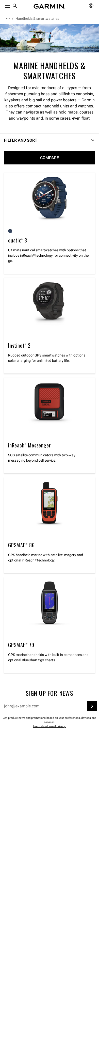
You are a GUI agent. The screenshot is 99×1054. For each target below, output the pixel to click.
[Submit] (92, 706)
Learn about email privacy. (49, 726)
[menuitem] (15, 6)
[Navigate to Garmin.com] (49, 6)
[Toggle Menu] (3, 5)
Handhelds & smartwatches (37, 18)
